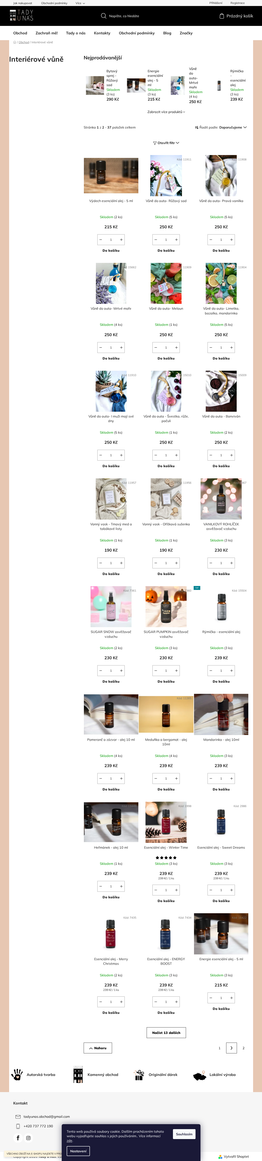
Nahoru (100, 1048)
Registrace (238, 3)
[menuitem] (20, 33)
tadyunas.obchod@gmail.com (47, 1116)
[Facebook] (18, 1138)
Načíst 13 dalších (166, 1033)
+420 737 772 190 (38, 1126)
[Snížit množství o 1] (101, 240)
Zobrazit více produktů (164, 112)
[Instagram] (28, 1138)
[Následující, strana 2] (231, 1048)
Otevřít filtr (166, 143)
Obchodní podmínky (54, 3)
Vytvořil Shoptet (236, 1156)
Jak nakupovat (22, 3)
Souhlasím (184, 1134)
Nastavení (78, 1151)
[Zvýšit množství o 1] (121, 240)
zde (69, 1140)
